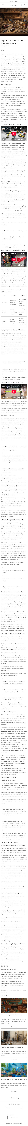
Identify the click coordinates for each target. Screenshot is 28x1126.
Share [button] (4, 50)
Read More (14, 1027)
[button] (2, 5)
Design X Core (11, 1123)
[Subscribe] (21, 1108)
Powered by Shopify (18, 1123)
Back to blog (15, 1098)
